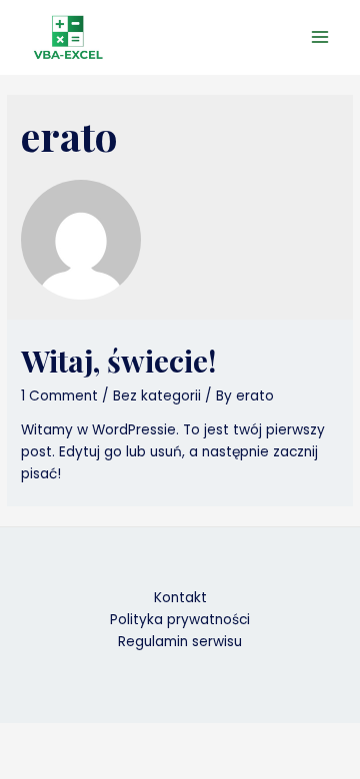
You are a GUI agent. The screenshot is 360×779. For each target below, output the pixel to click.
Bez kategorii (157, 396)
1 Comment (59, 396)
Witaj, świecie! (118, 361)
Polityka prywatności (180, 619)
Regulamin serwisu (180, 641)
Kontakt (180, 597)
